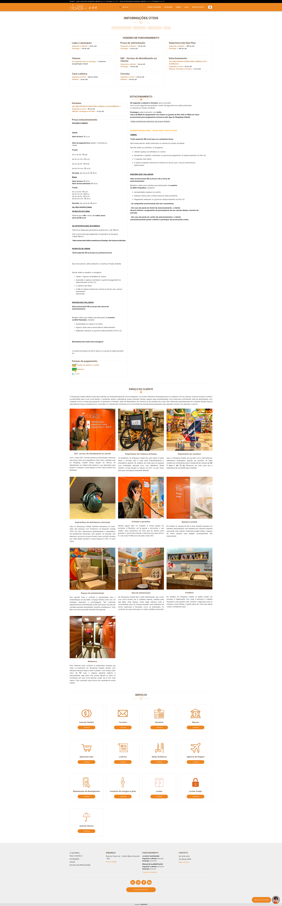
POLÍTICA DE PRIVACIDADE (80, 865)
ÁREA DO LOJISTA (198, 7)
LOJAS (186, 7)
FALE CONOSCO (76, 856)
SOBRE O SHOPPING (154, 7)
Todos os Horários (149, 872)
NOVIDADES (168, 7)
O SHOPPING (75, 853)
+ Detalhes (86, 727)
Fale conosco (184, 862)
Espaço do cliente (154, 28)
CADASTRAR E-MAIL (141, 889)
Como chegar (111, 862)
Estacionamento (140, 28)
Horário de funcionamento (121, 28)
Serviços (167, 28)
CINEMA (178, 7)
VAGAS (72, 862)
